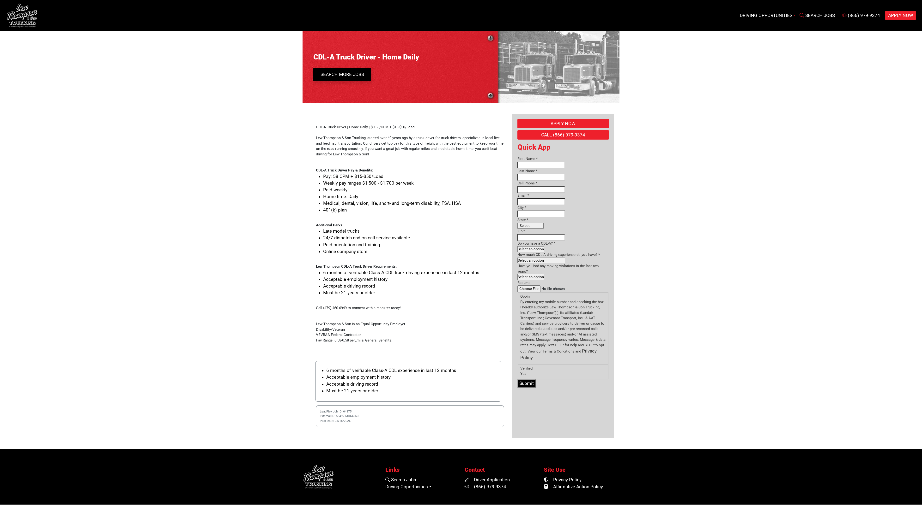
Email (523, 195)
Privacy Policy (567, 480)
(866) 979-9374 (863, 15)
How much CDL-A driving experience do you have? (558, 255)
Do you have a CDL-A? (536, 243)
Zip (521, 231)
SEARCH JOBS (819, 15)
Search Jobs (403, 480)
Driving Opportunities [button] (766, 15)
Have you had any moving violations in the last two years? (558, 269)
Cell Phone (527, 183)
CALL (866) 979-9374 (563, 135)
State (522, 220)
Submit (526, 383)
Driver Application (491, 480)
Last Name (527, 171)
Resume (523, 283)
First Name (527, 159)
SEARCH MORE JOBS (342, 74)
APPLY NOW (900, 15)
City (521, 208)
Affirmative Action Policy (577, 486)
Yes (523, 373)
